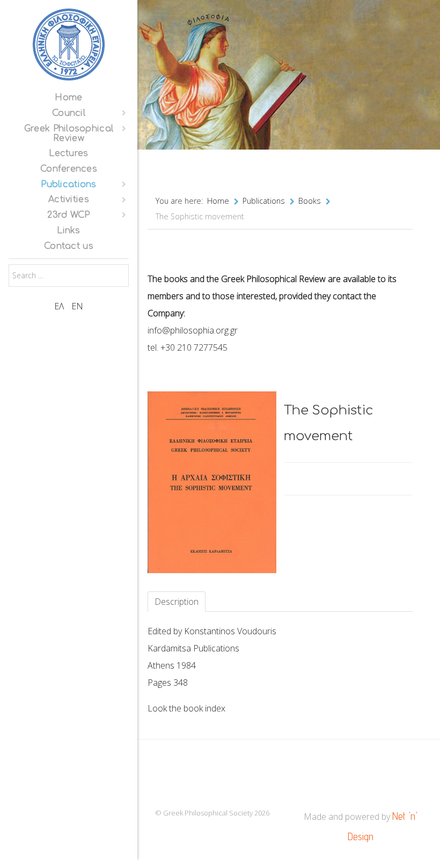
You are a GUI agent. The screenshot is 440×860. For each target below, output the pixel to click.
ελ (60, 306)
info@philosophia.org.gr (193, 330)
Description (177, 601)
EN (77, 306)
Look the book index (186, 708)
